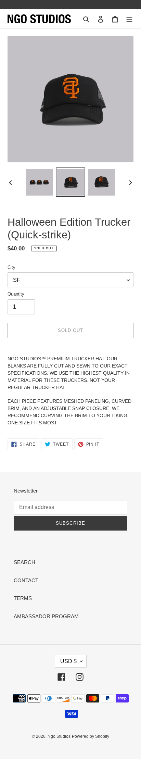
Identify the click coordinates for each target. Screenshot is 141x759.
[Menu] (129, 19)
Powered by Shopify (90, 736)
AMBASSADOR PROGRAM (46, 616)
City (11, 267)
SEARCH (24, 562)
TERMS (23, 598)
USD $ (68, 661)
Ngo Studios (59, 736)
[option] (39, 182)
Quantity (16, 294)
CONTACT (26, 580)
